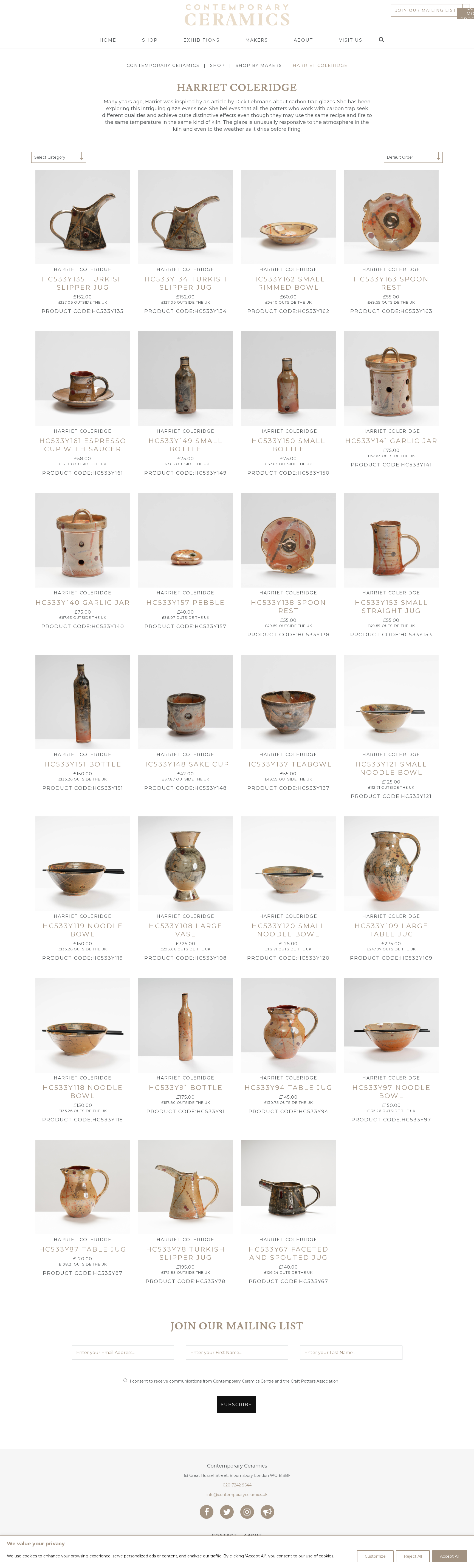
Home (108, 40)
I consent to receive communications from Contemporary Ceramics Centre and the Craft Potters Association (234, 1381)
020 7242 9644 (237, 1485)
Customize (375, 1556)
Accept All (449, 1556)
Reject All (413, 1556)
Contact (224, 1535)
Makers (257, 40)
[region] (237, 1551)
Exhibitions (202, 40)
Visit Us (350, 40)
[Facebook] (206, 1512)
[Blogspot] (267, 1512)
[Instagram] (247, 1512)
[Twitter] (227, 1512)
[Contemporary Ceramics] (237, 14)
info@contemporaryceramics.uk (237, 1494)
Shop (150, 40)
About (303, 40)
